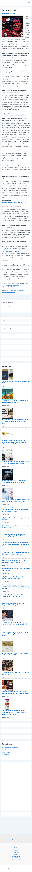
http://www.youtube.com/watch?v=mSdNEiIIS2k (14, 202)
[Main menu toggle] (29, 2)
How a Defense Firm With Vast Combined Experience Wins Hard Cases (15, 553)
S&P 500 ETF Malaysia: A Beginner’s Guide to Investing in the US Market (14, 481)
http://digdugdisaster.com (8, 292)
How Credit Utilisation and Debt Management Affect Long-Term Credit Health (14, 623)
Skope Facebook (6, 750)
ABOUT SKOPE (16, 858)
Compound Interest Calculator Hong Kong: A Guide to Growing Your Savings (16, 462)
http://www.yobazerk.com (12, 285)
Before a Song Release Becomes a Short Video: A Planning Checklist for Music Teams (15, 633)
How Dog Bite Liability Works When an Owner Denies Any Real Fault (14, 595)
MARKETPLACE (16, 856)
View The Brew (5, 757)
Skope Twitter (5, 754)
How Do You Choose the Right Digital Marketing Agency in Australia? (14, 535)
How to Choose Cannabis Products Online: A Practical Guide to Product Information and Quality (14, 442)
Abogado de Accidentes (16, 839)
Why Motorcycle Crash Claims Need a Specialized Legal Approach (14, 577)
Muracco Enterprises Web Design (10, 747)
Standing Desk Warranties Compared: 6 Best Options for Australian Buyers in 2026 (15, 421)
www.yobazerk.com (7, 248)
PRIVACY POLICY (16, 859)
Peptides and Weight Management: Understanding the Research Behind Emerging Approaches (14, 712)
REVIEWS (16, 852)
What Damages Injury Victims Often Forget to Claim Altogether (13, 604)
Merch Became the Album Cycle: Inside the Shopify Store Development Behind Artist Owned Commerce (15, 509)
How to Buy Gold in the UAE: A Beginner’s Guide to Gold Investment (15, 401)
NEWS (16, 851)
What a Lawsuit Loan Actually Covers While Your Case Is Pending (14, 561)
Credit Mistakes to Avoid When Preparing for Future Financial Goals (15, 654)
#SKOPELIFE (16, 854)
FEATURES (16, 849)
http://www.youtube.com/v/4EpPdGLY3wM (13, 115)
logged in (10, 306)
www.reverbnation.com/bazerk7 (10, 251)
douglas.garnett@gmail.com (18, 290)
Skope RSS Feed (6, 752)
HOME (16, 847)
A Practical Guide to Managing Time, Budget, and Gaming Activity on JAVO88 (15, 692)
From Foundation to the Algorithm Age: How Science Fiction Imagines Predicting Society (15, 586)
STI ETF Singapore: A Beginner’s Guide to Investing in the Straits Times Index (15, 500)
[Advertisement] (16, 786)
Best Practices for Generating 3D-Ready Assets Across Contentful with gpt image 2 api (15, 544)
